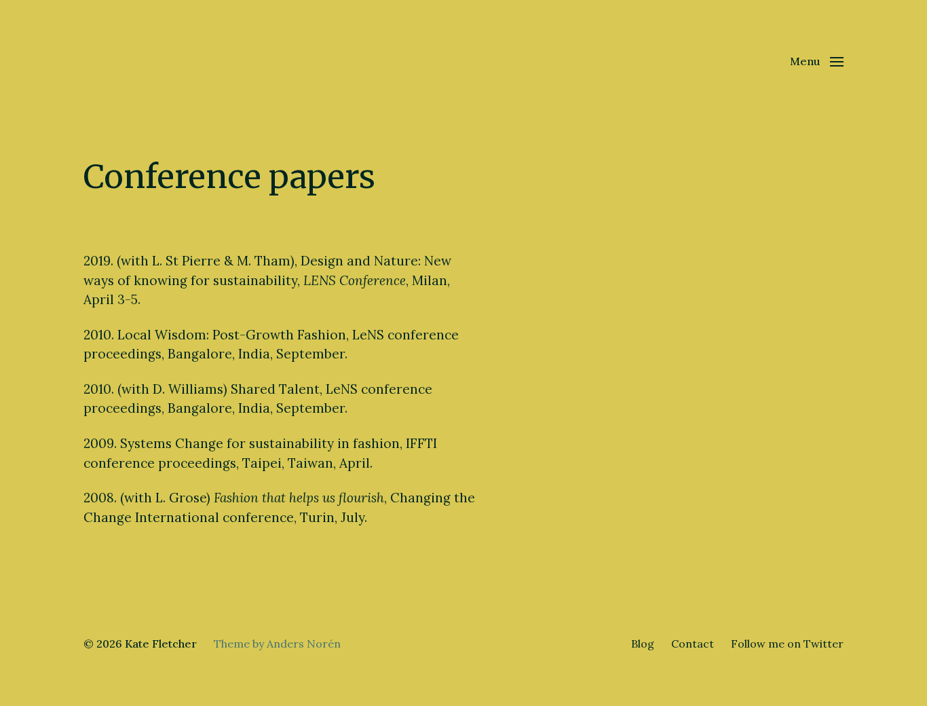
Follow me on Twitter (787, 643)
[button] (816, 61)
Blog (642, 643)
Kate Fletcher (161, 643)
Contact (692, 643)
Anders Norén (304, 643)
